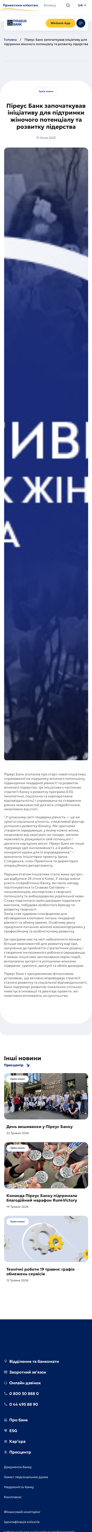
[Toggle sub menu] (80, 23)
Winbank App (60, 23)
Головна (10, 40)
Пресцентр (13, 1065)
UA (80, 5)
